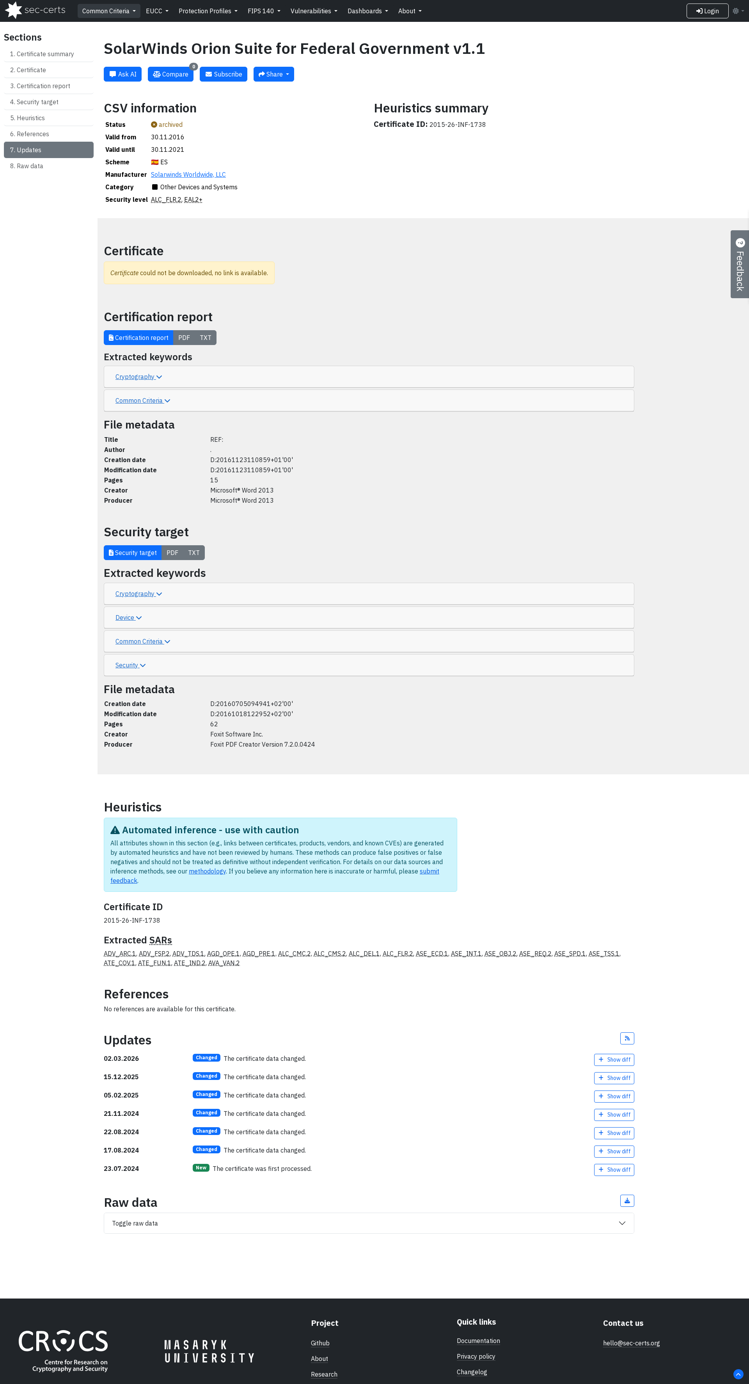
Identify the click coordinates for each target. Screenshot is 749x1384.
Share (274, 74)
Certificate (31, 70)
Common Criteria (106, 11)
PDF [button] (184, 338)
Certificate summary (45, 54)
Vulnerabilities (312, 11)
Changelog (472, 1372)
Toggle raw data (135, 1223)
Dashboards (365, 11)
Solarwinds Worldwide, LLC (188, 174)
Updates (29, 150)
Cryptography (135, 377)
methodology (207, 871)
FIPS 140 (262, 11)
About (407, 11)
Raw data (30, 166)
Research (324, 1374)
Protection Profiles (206, 11)
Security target (38, 102)
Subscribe (227, 74)
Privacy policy (476, 1356)
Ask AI (127, 74)
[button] (627, 1038)
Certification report (43, 86)
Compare (177, 72)
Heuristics (31, 118)
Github (320, 1343)
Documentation (478, 1341)
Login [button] (711, 11)
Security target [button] (135, 553)
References (33, 134)
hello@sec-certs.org (631, 1343)
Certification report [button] (141, 338)
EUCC (155, 11)
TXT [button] (205, 338)
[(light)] (738, 11)
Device (125, 617)
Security (127, 665)
